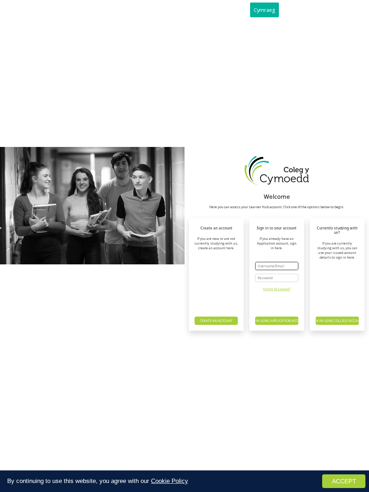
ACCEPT (344, 481)
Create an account (216, 320)
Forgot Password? (276, 289)
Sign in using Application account (276, 320)
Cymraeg (264, 9)
